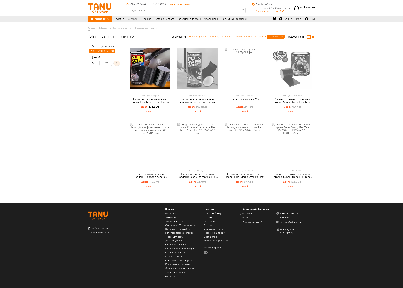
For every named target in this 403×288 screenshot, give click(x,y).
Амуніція (170, 276)
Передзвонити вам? (180, 4)
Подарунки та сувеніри (177, 264)
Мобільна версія (99, 228)
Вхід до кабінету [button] (212, 213)
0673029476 (138, 4)
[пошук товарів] (243, 10)
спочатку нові (276, 36)
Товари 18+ (171, 217)
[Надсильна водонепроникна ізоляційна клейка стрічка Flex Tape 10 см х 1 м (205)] (197, 143)
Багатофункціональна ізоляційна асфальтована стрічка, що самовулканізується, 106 (150, 178)
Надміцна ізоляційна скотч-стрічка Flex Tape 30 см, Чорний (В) (150, 102)
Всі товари (133, 18)
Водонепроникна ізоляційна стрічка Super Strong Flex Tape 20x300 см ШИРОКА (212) (292, 177)
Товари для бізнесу (175, 272)
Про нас (146, 18)
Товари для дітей (174, 221)
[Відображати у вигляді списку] (313, 37)
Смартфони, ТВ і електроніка (180, 225)
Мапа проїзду (287, 232)
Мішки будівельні (102, 46)
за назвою (260, 36)
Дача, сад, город (173, 240)
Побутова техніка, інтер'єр (179, 233)
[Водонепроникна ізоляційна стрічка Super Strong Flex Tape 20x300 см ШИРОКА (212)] (292, 143)
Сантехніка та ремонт (176, 244)
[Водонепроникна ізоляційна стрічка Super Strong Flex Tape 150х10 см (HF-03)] (292, 68)
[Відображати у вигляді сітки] (309, 37)
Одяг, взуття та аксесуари (178, 260)
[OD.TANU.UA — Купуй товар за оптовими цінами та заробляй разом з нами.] (104, 215)
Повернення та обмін (189, 18)
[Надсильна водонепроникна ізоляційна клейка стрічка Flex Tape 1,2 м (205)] (245, 143)
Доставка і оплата (164, 18)
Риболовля (171, 213)
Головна (119, 18)
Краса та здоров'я (174, 256)
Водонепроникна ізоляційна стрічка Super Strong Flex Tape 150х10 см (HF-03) (292, 102)
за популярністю (197, 36)
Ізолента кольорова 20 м (245, 99)
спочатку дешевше (220, 36)
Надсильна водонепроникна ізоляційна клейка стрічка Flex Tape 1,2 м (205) (245, 177)
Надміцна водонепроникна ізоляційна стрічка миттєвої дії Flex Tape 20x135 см (197, 102)
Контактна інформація (234, 18)
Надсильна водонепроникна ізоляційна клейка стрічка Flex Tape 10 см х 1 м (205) (197, 177)
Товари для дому (174, 236)
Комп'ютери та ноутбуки (178, 229)
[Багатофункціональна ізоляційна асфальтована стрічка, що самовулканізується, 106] (150, 143)
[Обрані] (274, 18)
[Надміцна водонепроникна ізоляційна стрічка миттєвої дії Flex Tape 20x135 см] (197, 68)
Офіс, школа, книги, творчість (180, 268)
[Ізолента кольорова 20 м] (245, 68)
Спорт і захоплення (175, 252)
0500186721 (160, 4)
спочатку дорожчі (242, 36)
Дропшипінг (211, 18)
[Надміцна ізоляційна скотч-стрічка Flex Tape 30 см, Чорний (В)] (150, 68)
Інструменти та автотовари (179, 248)
